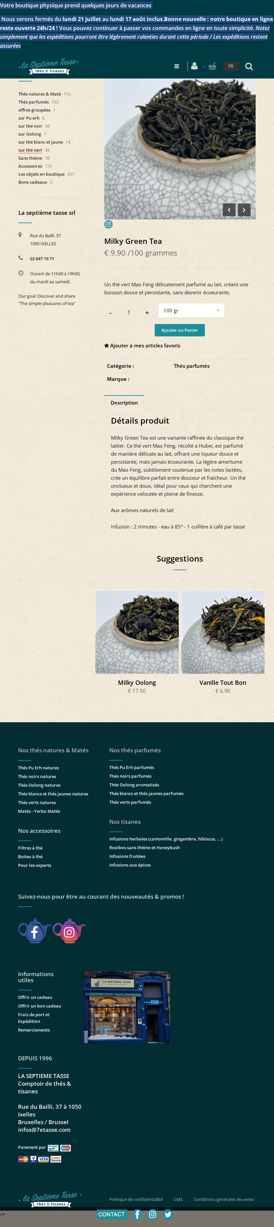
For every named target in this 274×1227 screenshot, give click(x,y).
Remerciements (34, 1030)
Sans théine (30, 158)
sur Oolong (29, 134)
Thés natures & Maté (39, 94)
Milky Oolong (137, 682)
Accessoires (30, 166)
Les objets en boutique (41, 174)
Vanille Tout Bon (222, 682)
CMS (178, 1199)
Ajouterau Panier (138, 632)
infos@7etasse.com (44, 1129)
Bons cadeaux (32, 182)
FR (231, 66)
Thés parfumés (192, 365)
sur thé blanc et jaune (40, 142)
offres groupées (34, 110)
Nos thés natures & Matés (53, 750)
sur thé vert (30, 150)
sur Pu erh (28, 118)
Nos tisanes (125, 821)
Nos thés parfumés (135, 750)
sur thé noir (30, 126)
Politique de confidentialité (136, 1199)
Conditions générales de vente (224, 1199)
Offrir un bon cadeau (39, 1006)
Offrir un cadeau (35, 997)
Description (124, 402)
